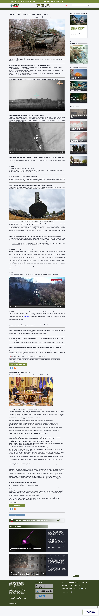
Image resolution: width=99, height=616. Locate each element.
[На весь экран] (63, 152)
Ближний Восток (45, 9)
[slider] (35, 306)
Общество (34, 1)
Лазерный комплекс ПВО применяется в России (26, 549)
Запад (67, 9)
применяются (26, 316)
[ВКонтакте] (10, 368)
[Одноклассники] (15, 368)
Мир (73, 9)
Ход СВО (27, 9)
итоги (10, 502)
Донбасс (19, 359)
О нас (63, 582)
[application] (37, 138)
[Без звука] (60, 152)
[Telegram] (13, 368)
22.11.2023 (14, 17)
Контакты (84, 582)
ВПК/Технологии (19, 1)
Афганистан (12, 9)
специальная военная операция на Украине (40, 359)
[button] (37, 138)
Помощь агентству (73, 582)
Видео (61, 1)
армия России (12, 359)
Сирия (20, 9)
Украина (35, 9)
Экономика (28, 1)
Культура (56, 1)
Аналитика (50, 1)
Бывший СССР (57, 9)
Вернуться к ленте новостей (71, 585)
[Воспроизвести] (11, 152)
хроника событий (13, 361)
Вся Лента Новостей (19, 12)
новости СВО (25, 359)
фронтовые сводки (55, 359)
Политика (11, 1)
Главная (11, 12)
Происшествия (42, 1)
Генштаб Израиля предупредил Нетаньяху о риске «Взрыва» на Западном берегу (27, 573)
